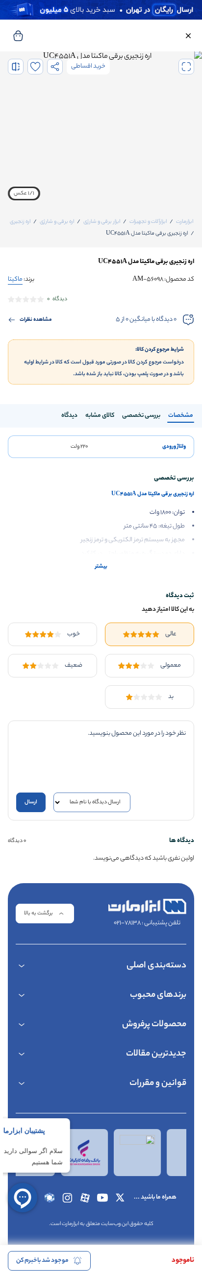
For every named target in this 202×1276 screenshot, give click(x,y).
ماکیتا (15, 279)
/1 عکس (24, 193)
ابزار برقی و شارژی (101, 221)
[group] (101, 129)
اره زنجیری (20, 221)
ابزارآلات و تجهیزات (148, 221)
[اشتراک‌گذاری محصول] (55, 66)
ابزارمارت (184, 221)
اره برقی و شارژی (57, 221)
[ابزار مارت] (147, 907)
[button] (188, 36)
